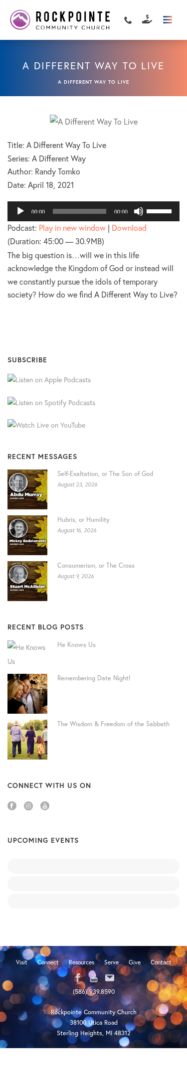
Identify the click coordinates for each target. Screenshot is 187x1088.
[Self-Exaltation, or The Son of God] (27, 489)
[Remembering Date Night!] (27, 694)
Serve (111, 962)
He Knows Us (76, 644)
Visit (21, 962)
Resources (81, 962)
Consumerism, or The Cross (96, 565)
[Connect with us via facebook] (77, 978)
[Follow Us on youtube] (44, 806)
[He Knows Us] (27, 654)
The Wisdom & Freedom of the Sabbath (113, 724)
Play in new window (72, 227)
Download (129, 227)
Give (135, 962)
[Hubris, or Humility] (27, 535)
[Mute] (139, 211)
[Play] (20, 211)
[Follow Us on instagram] (28, 806)
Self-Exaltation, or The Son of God (105, 473)
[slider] (161, 210)
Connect (48, 962)
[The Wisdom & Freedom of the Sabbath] (27, 740)
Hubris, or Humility (83, 519)
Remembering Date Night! (94, 678)
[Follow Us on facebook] (11, 806)
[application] (93, 211)
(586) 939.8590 (94, 991)
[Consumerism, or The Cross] (27, 581)
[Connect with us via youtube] (93, 978)
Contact (161, 962)
